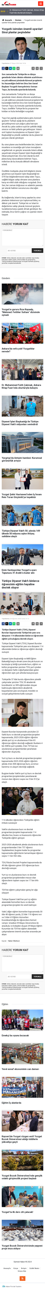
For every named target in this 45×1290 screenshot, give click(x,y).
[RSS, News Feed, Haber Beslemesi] (22, 1278)
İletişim (24, 1268)
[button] (33, 68)
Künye (16, 1268)
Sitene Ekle (22, 1271)
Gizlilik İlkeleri (34, 1268)
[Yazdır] (18, 68)
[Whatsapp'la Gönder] (13, 68)
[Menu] (41, 4)
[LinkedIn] (10, 68)
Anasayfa (8, 20)
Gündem (18, 20)
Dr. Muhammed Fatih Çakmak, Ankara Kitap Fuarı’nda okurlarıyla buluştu (27, 11)
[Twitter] (6, 68)
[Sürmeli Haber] (9, 3)
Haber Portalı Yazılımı (13, 1286)
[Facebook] (3, 68)
